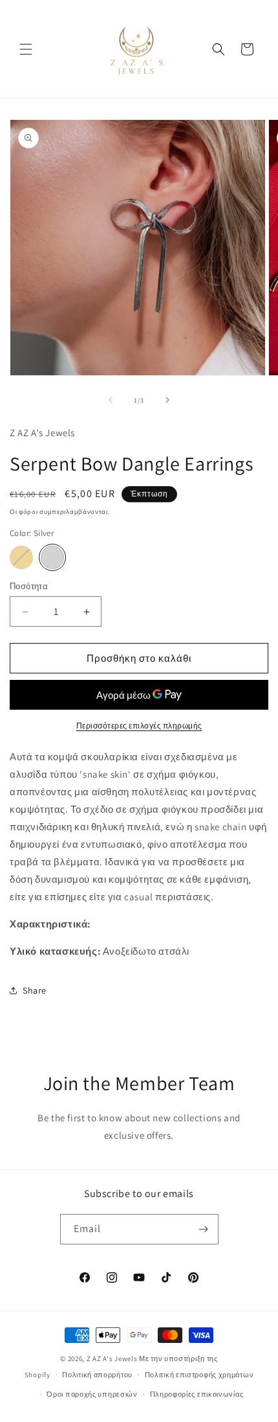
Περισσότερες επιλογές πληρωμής (139, 725)
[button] (26, 49)
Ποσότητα (29, 586)
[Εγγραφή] (203, 1229)
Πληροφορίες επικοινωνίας (197, 1394)
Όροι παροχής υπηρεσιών (92, 1394)
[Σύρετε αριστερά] (110, 400)
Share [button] (35, 990)
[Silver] (52, 557)
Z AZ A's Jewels (112, 1358)
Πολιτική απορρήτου (97, 1374)
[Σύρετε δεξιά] (167, 400)
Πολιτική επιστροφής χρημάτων (199, 1374)
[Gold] (21, 557)
